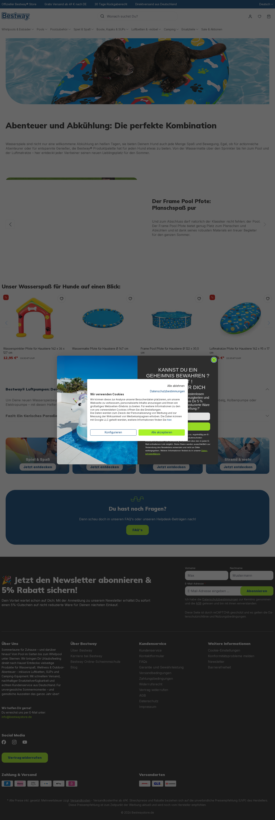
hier (169, 419)
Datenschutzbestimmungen (167, 391)
